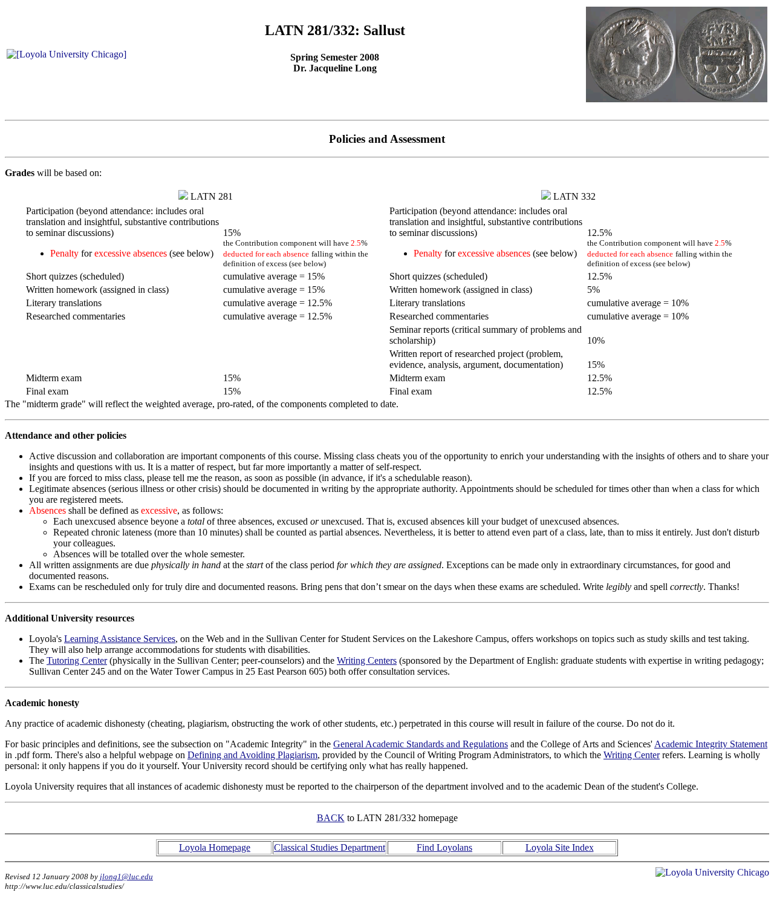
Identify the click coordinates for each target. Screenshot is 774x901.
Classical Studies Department (329, 847)
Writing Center (631, 755)
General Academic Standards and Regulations (420, 744)
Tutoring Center (77, 660)
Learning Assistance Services (119, 639)
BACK (331, 818)
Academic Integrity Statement (710, 744)
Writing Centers (367, 660)
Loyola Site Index (559, 847)
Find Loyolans (444, 847)
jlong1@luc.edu (126, 876)
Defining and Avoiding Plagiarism (252, 755)
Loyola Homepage (214, 847)
